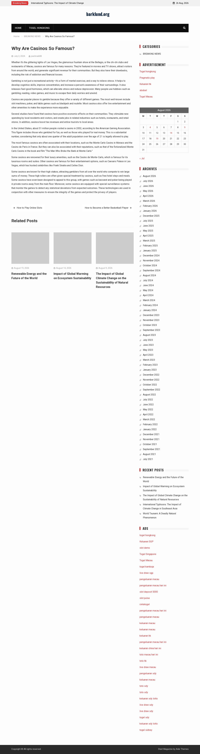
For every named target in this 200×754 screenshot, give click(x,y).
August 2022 (149, 394)
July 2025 (148, 220)
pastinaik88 (36, 56)
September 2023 (151, 330)
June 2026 (148, 186)
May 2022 (148, 409)
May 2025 (148, 230)
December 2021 (151, 434)
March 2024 (149, 300)
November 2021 (151, 439)
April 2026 (148, 196)
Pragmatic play (147, 77)
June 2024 (148, 285)
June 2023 (148, 345)
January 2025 (150, 250)
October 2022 (150, 384)
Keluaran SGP (146, 541)
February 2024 (150, 305)
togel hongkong (147, 535)
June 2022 (148, 404)
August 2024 (149, 275)
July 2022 (148, 399)
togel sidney (146, 730)
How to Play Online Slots (29, 207)
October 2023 (150, 325)
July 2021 (148, 459)
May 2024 (148, 290)
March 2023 (149, 359)
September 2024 (151, 270)
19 (157, 138)
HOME (18, 28)
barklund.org (98, 14)
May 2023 (148, 350)
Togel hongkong (39, 28)
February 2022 (150, 424)
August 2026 (149, 176)
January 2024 (150, 310)
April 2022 (148, 414)
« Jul (142, 158)
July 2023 (148, 340)
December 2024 (151, 255)
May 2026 (148, 191)
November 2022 (151, 379)
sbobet (143, 90)
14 (171, 133)
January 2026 (150, 210)
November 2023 (151, 320)
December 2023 (151, 315)
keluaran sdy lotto (149, 723)
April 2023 (148, 354)
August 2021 (149, 454)
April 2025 (148, 235)
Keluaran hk (145, 84)
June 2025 (148, 225)
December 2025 (151, 215)
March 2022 (149, 419)
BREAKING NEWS (152, 53)
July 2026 (148, 181)
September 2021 (151, 449)
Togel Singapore (148, 554)
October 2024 (150, 265)
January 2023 (150, 369)
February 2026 (150, 205)
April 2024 (148, 295)
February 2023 (150, 364)
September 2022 (151, 389)
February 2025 (150, 245)
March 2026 (149, 201)
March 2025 (149, 240)
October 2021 (150, 444)
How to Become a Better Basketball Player (106, 207)
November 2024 (151, 260)
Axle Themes (182, 749)
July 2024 (148, 280)
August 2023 (149, 335)
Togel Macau (146, 96)
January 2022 (150, 429)
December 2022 (151, 374)
